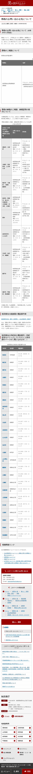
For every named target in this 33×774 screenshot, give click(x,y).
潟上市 (4, 415)
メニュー (6, 771)
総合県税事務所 (11, 613)
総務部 (9, 602)
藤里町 (4, 467)
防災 (29, 771)
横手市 (4, 370)
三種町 (4, 475)
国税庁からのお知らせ (8, 686)
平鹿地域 (4, 740)
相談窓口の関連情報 (20, 600)
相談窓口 (9, 600)
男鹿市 (4, 385)
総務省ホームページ (9, 557)
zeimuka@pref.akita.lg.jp (14, 581)
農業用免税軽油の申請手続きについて (12, 664)
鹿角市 (4, 400)
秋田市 (4, 355)
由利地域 (4, 736)
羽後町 (4, 527)
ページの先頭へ (30, 766)
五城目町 (4, 490)
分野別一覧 (9, 10)
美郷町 (4, 520)
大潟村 (4, 512)
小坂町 (4, 452)
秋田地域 (20, 732)
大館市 (4, 377)
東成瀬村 (4, 535)
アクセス (6, 716)
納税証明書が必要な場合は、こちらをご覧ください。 (15, 652)
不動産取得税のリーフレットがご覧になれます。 (15, 660)
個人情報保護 (7, 752)
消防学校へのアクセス (12, 640)
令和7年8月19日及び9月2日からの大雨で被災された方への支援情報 (18, 635)
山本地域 (4, 732)
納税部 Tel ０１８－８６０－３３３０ (18, 615)
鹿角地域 (4, 727)
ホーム (2, 10)
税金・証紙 (26, 10)
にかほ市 (4, 437)
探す (17, 771)
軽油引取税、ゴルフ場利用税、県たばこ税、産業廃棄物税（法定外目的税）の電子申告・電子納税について (15, 669)
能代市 (4, 362)
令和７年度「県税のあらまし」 (11, 656)
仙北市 (4, 445)
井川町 (4, 505)
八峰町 (4, 482)
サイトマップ (7, 749)
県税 (4, 11)
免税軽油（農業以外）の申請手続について (14, 674)
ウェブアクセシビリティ (9, 759)
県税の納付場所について (9, 683)
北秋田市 (4, 430)
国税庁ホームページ (9, 559)
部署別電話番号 (19, 716)
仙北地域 (20, 736)
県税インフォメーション (14, 11)
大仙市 (4, 422)
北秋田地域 (21, 727)
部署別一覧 (15, 605)
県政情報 (23, 598)
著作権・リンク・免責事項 (25, 753)
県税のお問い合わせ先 (20, 607)
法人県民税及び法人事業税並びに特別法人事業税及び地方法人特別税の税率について (15, 678)
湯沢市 (4, 392)
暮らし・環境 (18, 10)
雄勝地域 (20, 740)
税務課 (9, 607)
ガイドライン (23, 749)
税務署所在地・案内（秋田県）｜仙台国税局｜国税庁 (16, 319)
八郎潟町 (4, 497)
